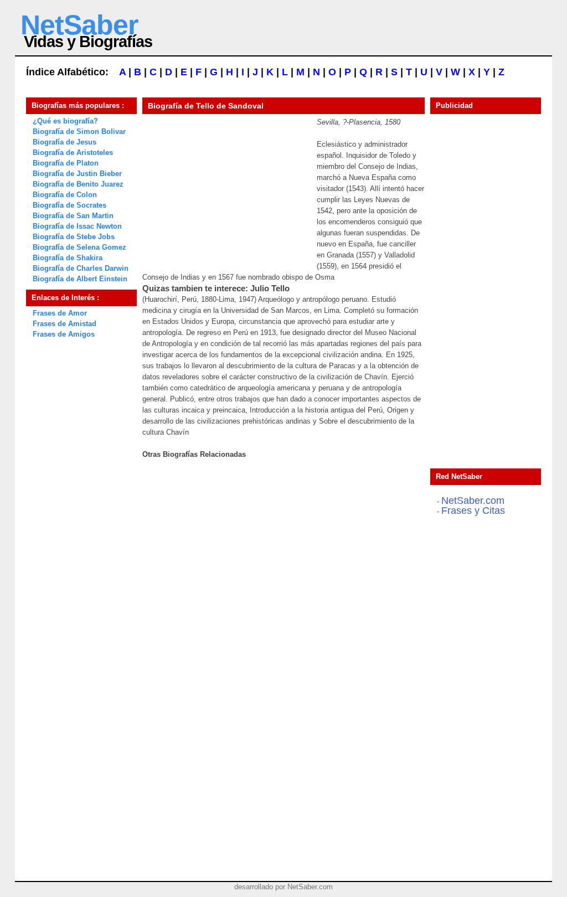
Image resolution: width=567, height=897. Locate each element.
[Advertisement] (225, 186)
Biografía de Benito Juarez (78, 184)
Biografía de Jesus (64, 142)
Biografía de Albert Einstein (80, 279)
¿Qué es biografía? (65, 121)
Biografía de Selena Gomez (79, 247)
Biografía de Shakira (67, 258)
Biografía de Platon (66, 163)
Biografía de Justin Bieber (77, 173)
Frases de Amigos (64, 334)
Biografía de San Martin (73, 216)
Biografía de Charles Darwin (80, 268)
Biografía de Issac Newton (77, 226)
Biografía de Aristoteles (73, 152)
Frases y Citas (473, 510)
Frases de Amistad (64, 323)
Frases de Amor (60, 313)
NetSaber (79, 24)
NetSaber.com (472, 500)
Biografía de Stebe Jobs (74, 237)
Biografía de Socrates (69, 205)
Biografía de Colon (65, 194)
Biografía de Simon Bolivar (79, 131)
